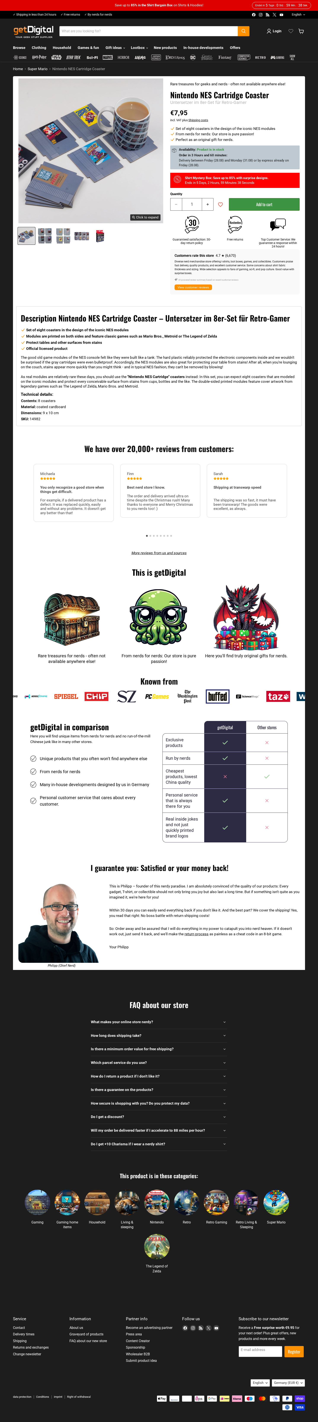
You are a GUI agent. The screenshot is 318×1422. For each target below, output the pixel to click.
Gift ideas (114, 47)
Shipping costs (198, 120)
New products (165, 47)
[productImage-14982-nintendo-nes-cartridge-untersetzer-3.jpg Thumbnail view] (81, 235)
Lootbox (138, 47)
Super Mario (38, 69)
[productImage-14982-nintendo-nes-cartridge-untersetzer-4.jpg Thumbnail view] (100, 235)
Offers (235, 47)
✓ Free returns (70, 14)
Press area (134, 1334)
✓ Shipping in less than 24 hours (34, 14)
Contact (19, 1328)
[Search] (243, 31)
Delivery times (23, 1334)
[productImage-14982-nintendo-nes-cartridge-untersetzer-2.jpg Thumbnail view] (63, 235)
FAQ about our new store (88, 1341)
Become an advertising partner (149, 1328)
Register (294, 1351)
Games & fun (88, 47)
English (297, 14)
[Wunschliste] (290, 31)
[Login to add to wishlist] (220, 205)
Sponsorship (135, 1347)
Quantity (176, 194)
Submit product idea (141, 1361)
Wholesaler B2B (138, 1354)
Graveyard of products (86, 1334)
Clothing (39, 47)
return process (197, 934)
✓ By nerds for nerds (98, 14)
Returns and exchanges (31, 1347)
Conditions (42, 1396)
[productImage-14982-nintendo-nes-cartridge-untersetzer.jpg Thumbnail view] (26, 235)
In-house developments (203, 47)
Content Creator (138, 1341)
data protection (22, 1396)
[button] (147, 536)
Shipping (20, 1341)
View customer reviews (193, 287)
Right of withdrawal (79, 1396)
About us (76, 1328)
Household (62, 47)
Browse (19, 47)
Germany (286, 1383)
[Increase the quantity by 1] (208, 204)
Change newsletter (27, 1354)
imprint (58, 1396)
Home (18, 69)
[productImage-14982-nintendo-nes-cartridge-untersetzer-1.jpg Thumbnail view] (44, 235)
